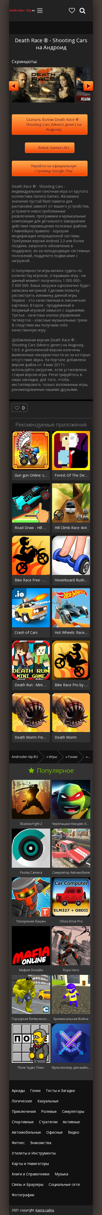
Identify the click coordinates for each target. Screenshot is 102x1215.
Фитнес (18, 1142)
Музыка (61, 1173)
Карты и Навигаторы (30, 1163)
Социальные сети (64, 1184)
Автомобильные (26, 1132)
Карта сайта (45, 1210)
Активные (71, 1121)
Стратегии (48, 1121)
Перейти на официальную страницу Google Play (54, 168)
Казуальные (48, 1100)
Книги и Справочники (30, 1173)
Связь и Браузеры (27, 1184)
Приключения (24, 1111)
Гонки (35, 1090)
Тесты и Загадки (60, 1090)
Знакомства (40, 1142)
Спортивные (23, 1121)
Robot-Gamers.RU (53, 147)
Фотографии (23, 1194)
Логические (22, 1100)
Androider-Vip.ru (22, 10)
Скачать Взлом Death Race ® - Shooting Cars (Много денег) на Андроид (53, 124)
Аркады (18, 1090)
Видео (73, 1132)
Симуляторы (73, 1111)
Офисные (54, 1132)
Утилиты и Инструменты (34, 1153)
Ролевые (49, 1111)
